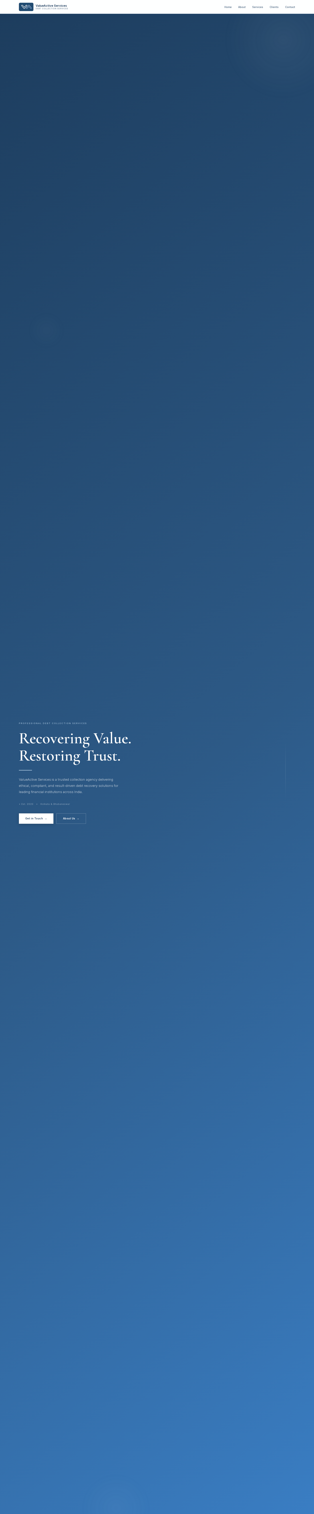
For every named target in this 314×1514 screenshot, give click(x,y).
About (242, 7)
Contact (290, 7)
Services (257, 7)
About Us (71, 818)
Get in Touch (36, 818)
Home (228, 7)
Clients (274, 7)
